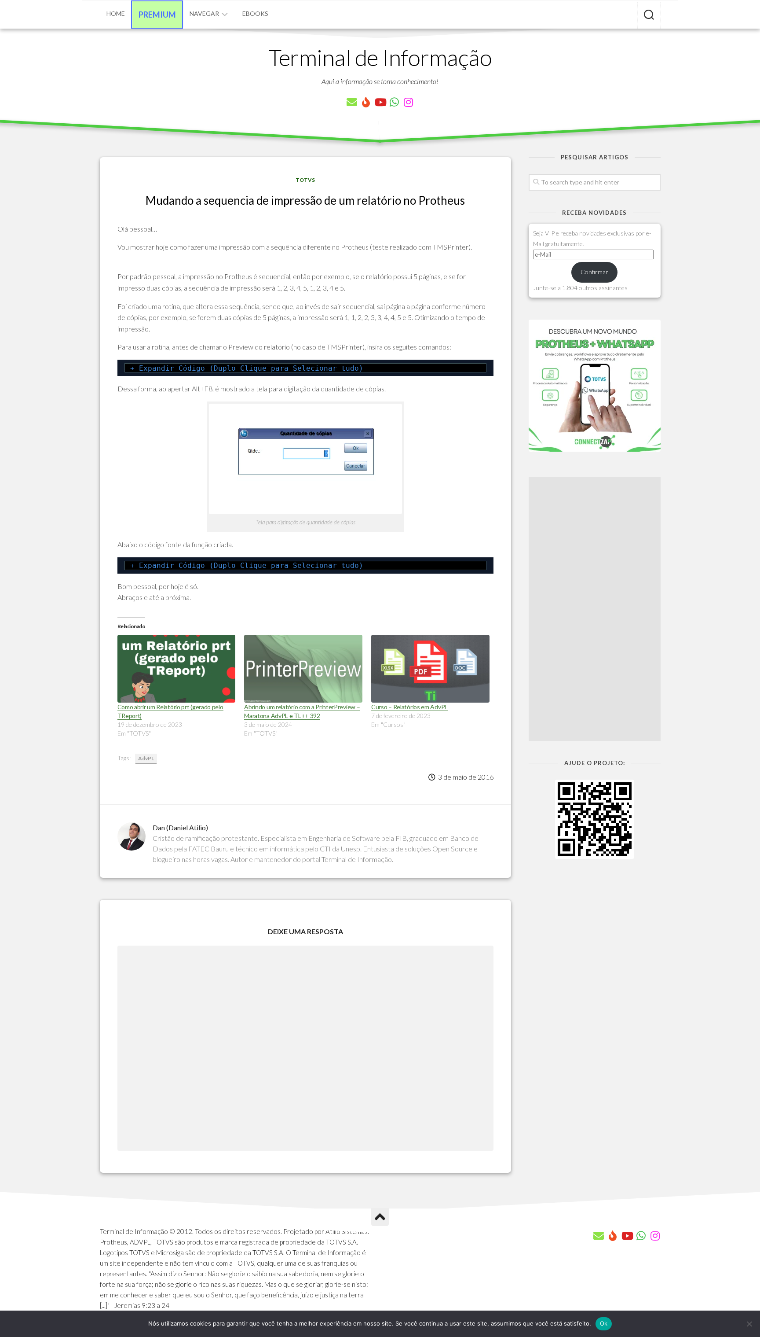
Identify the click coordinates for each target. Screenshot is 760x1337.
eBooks (255, 13)
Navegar (204, 13)
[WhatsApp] (394, 102)
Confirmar (594, 272)
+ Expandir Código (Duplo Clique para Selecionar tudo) (246, 368)
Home (115, 13)
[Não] (749, 1323)
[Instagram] (408, 102)
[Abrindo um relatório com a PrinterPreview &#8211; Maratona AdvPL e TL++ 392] (303, 669)
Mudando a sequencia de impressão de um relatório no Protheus (305, 200)
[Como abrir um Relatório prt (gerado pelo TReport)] (176, 669)
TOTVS (305, 180)
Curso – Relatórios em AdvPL (409, 707)
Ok (604, 1323)
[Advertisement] (595, 609)
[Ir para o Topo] (380, 1217)
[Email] (352, 102)
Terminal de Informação (380, 57)
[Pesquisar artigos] (649, 15)
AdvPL (146, 758)
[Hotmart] (366, 102)
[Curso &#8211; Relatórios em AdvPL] (430, 669)
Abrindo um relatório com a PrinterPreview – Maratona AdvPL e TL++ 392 (302, 711)
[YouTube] (380, 102)
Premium (157, 14)
